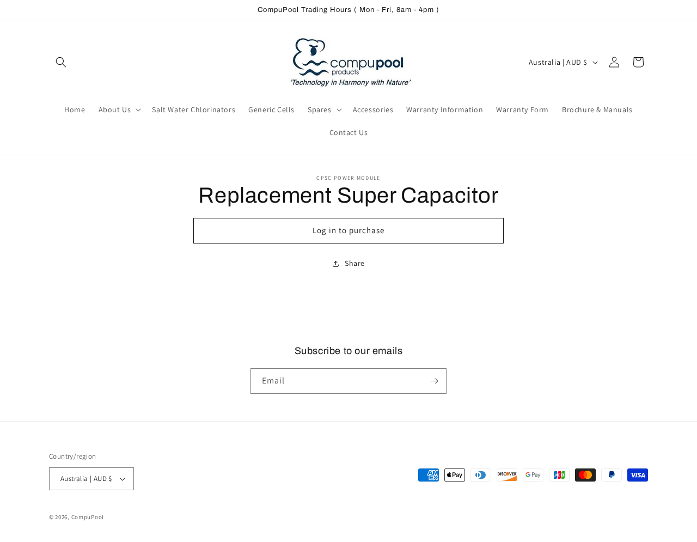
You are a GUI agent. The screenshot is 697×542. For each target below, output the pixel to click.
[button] (61, 62)
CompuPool (87, 517)
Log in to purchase (348, 230)
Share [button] (355, 263)
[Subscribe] (434, 381)
